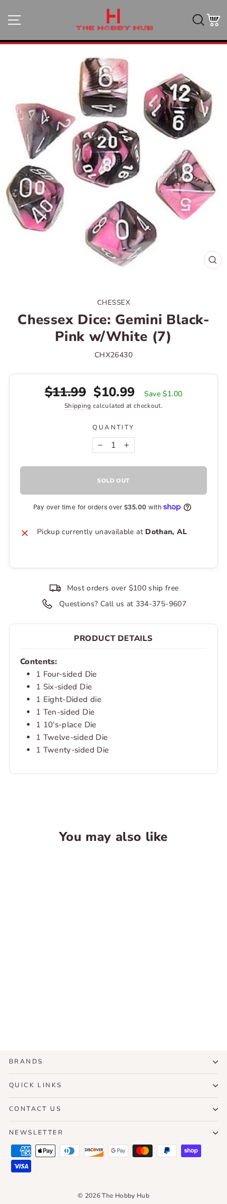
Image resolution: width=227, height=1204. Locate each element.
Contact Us (35, 1109)
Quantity (113, 427)
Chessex (113, 302)
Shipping (77, 406)
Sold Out (49, 1003)
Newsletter (36, 1132)
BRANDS (26, 1061)
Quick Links (35, 1085)
